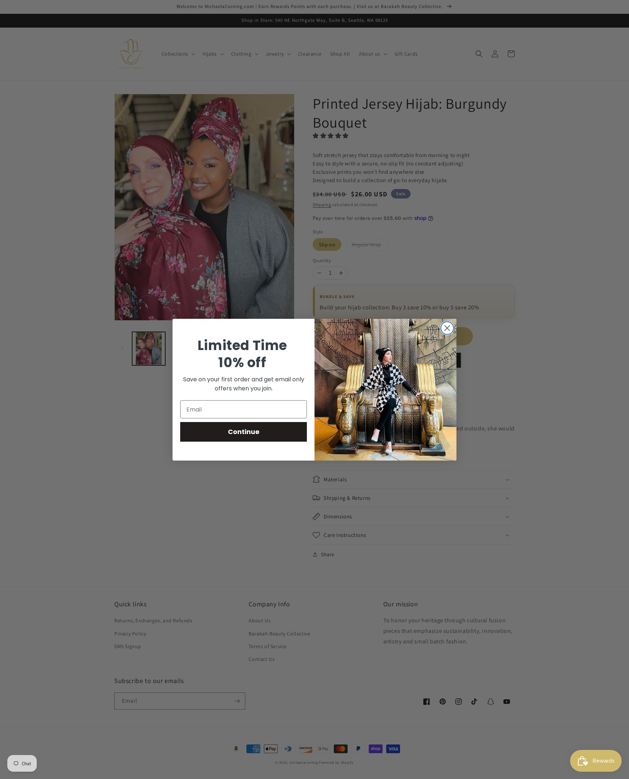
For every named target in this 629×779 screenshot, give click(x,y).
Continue (244, 431)
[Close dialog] (447, 328)
